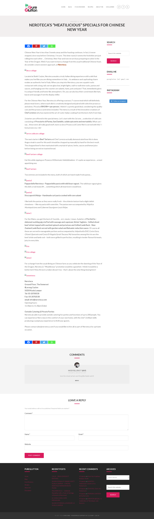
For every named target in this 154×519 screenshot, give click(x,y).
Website (28, 444)
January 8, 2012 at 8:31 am (77, 372)
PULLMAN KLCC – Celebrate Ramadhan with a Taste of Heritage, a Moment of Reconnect (63, 493)
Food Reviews (29, 482)
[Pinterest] (36, 44)
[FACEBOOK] (123, 7)
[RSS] (127, 7)
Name (27, 434)
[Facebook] (28, 44)
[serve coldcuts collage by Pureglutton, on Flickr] (34, 133)
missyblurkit (75, 370)
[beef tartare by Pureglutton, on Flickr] (30, 169)
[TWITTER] (119, 7)
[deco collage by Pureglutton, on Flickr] (31, 70)
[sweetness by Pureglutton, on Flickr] (30, 275)
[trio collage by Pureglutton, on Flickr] (30, 252)
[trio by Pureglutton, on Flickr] (27, 246)
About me (28, 488)
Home (26, 476)
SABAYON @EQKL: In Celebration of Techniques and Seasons (90, 501)
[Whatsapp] (51, 44)
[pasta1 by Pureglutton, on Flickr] (28, 180)
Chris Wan (66, 515)
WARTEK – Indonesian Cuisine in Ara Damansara (87, 483)
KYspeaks (82, 476)
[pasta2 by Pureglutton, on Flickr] (28, 192)
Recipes (27, 485)
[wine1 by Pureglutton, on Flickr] (28, 213)
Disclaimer (28, 490)
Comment (29, 413)
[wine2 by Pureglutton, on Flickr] (28, 258)
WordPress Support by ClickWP (82, 515)
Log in (97, 515)
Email (81, 434)
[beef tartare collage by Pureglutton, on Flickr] (34, 154)
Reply (77, 380)
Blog (26, 479)
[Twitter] (44, 44)
